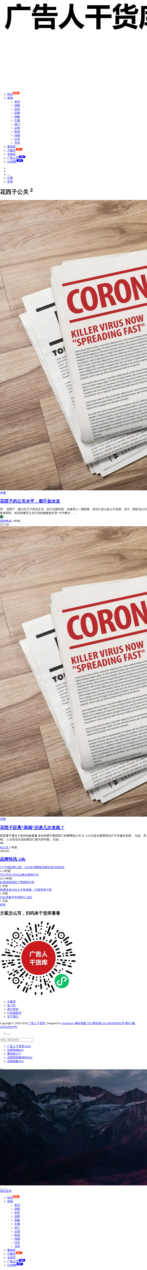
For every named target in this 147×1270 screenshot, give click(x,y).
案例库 (11, 146)
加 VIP (11, 1005)
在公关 (4, 847)
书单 (17, 142)
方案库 (11, 1001)
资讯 (17, 101)
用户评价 (13, 1009)
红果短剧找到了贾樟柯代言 (17, 882)
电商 (17, 131)
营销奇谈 (6, 520)
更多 (3, 904)
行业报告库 (14, 1012)
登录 (10, 181)
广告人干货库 (36, 1023)
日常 (17, 139)
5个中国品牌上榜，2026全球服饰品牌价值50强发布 (32, 867)
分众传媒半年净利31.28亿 (16, 897)
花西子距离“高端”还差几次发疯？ (32, 827)
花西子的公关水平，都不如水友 (30, 501)
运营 (17, 127)
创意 (17, 109)
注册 (10, 177)
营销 (10, 97)
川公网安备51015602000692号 (105, 1023)
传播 (17, 135)
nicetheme (67, 1023)
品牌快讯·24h (12, 859)
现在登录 (5, 1191)
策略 (17, 116)
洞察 (17, 105)
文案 (17, 120)
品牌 (17, 112)
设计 (17, 124)
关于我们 (13, 1016)
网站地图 (80, 1023)
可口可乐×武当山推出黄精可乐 (19, 874)
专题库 (11, 154)
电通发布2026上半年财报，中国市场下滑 (26, 889)
